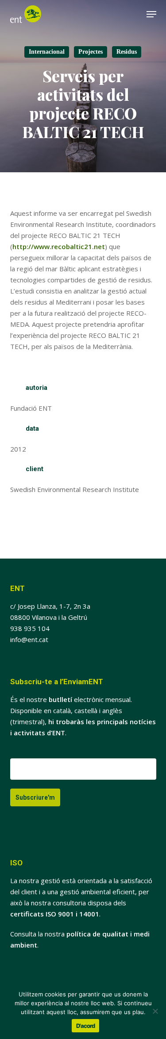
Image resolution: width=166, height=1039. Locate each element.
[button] (151, 14)
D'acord (85, 1025)
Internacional (47, 51)
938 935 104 (30, 628)
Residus (126, 51)
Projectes (90, 51)
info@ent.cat (29, 639)
